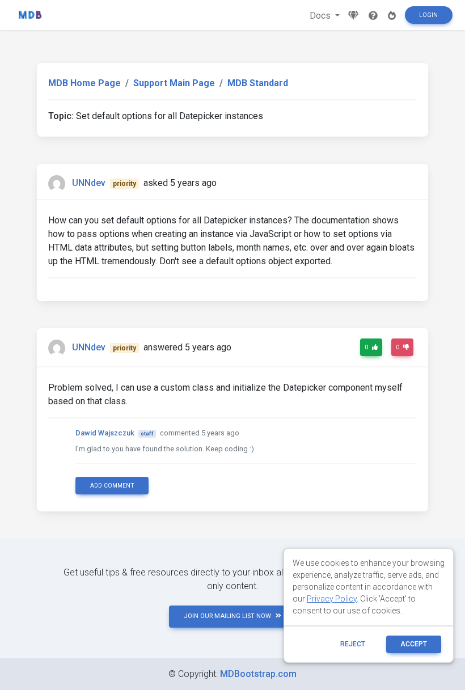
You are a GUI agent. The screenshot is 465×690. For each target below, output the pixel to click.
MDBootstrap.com (258, 673)
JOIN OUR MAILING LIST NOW (227, 616)
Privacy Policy (332, 598)
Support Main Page (174, 83)
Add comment (112, 485)
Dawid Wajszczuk (104, 433)
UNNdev (88, 182)
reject (352, 644)
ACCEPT (413, 644)
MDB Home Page (84, 83)
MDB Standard (257, 83)
